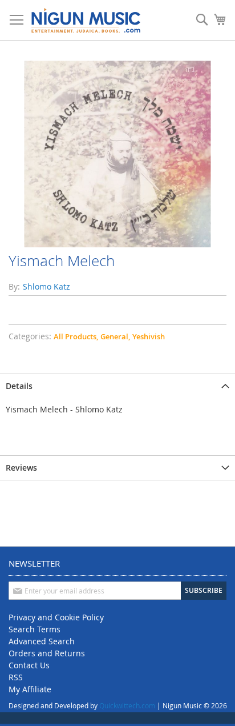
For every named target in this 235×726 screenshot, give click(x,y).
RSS (16, 677)
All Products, (76, 336)
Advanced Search (42, 641)
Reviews (21, 467)
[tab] (117, 386)
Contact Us (29, 665)
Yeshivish (148, 336)
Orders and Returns (47, 653)
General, (115, 336)
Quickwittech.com (127, 705)
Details (19, 385)
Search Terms (34, 629)
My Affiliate (30, 689)
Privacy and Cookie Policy (56, 617)
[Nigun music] (85, 20)
